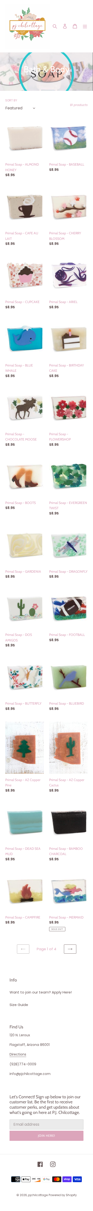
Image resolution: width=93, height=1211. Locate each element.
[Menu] (85, 26)
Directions (18, 1054)
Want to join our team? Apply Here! (41, 992)
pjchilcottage (38, 1195)
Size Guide (19, 1004)
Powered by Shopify (63, 1195)
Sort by (11, 100)
